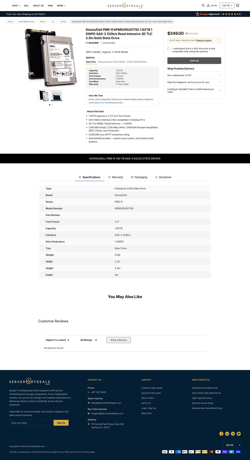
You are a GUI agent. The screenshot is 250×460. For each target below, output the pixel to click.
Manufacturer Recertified (111, 62)
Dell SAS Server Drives (202, 403)
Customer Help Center (151, 388)
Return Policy (147, 398)
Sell (26, 5)
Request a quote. (204, 40)
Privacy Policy (64, 452)
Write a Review (118, 340)
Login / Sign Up (148, 408)
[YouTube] (239, 434)
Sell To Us (146, 403)
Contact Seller (109, 42)
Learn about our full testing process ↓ (106, 102)
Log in (214, 5)
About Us (38, 5)
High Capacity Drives (202, 398)
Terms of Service (82, 452)
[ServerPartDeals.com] (29, 381)
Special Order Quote (151, 393)
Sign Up (61, 422)
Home (10, 21)
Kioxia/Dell (94, 42)
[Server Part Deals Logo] (125, 6)
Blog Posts (146, 413)
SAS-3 (43, 21)
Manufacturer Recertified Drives (207, 408)
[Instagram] (233, 434)
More (60, 5)
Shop (15, 5)
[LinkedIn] (227, 434)
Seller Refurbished (137, 62)
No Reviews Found (53, 348)
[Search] (203, 5)
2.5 (53, 21)
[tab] (89, 177)
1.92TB (63, 21)
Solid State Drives (26, 21)
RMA (50, 5)
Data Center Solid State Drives (206, 393)
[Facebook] (221, 434)
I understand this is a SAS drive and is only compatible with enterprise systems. (193, 50)
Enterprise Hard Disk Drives (205, 388)
